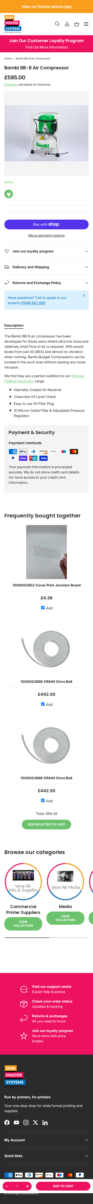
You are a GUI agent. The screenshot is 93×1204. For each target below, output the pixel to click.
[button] (76, 24)
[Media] (65, 881)
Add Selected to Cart (46, 824)
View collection (23, 923)
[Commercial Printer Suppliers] (23, 881)
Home (8, 58)
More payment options (46, 235)
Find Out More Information (47, 47)
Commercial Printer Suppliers (23, 909)
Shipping (10, 84)
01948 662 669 (33, 303)
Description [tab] (14, 325)
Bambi (8, 182)
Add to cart (63, 1186)
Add (49, 608)
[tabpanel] (46, 376)
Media (65, 907)
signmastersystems (26, 1193)
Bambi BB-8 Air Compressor (33, 58)
